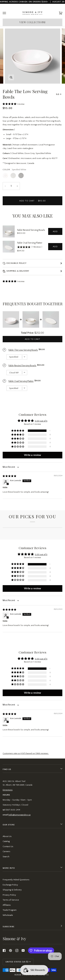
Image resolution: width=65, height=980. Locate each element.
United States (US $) (17, 962)
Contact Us (8, 846)
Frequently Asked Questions (16, 879)
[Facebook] (4, 950)
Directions (7, 790)
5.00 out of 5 (41, 421)
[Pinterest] (10, 950)
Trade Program (9, 910)
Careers (6, 851)
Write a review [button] (32, 455)
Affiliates (7, 905)
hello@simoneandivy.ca (19, 815)
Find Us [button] (7, 769)
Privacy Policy (9, 895)
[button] (10, 104)
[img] (9, 476)
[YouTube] (23, 950)
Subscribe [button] (8, 927)
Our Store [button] (9, 825)
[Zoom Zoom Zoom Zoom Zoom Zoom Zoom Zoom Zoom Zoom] (32, 56)
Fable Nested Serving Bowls (31, 230)
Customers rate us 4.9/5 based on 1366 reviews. (26, 753)
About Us (7, 836)
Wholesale (8, 915)
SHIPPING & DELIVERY (17, 271)
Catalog (6, 841)
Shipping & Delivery (12, 890)
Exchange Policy (16, 263)
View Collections (33, 22)
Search (6, 856)
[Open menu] (8, 13)
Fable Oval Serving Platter (29, 243)
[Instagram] (16, 950)
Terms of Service (11, 900)
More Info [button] (9, 868)
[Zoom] (11, 77)
